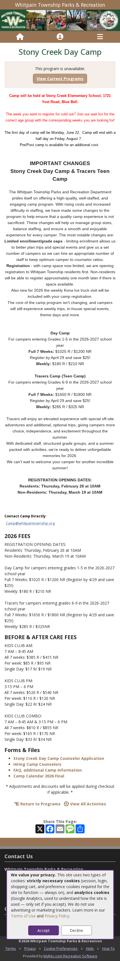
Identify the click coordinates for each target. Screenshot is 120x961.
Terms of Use (23, 916)
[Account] (60, 37)
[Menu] (100, 37)
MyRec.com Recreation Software (70, 955)
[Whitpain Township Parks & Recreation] (60, 20)
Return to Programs (40, 804)
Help (90, 948)
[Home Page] (20, 37)
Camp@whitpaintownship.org (30, 523)
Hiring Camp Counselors (37, 764)
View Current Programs (60, 78)
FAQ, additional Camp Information (47, 770)
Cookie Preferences (61, 948)
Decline (76, 930)
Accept (43, 930)
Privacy (30, 948)
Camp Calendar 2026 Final (38, 776)
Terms (10, 948)
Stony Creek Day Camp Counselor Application (58, 758)
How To (108, 948)
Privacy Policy (57, 916)
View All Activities (87, 804)
